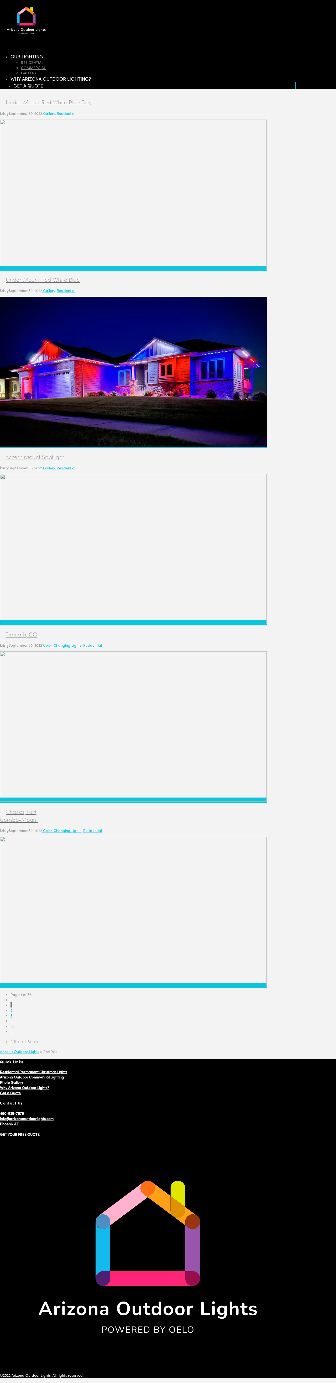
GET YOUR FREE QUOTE (20, 1134)
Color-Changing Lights (61, 645)
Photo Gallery (11, 1082)
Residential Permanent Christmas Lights (33, 1071)
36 (12, 1026)
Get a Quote (10, 1092)
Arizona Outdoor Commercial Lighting (32, 1076)
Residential (66, 113)
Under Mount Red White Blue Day (48, 102)
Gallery (48, 113)
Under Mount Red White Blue (43, 279)
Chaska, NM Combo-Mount (19, 815)
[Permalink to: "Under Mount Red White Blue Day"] (133, 268)
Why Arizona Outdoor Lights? (24, 1087)
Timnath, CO (21, 634)
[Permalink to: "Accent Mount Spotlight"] (133, 622)
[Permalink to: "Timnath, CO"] (133, 800)
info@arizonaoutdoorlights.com (27, 1118)
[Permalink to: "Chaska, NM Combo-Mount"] (133, 985)
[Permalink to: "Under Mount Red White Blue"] (133, 445)
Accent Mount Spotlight (35, 457)
